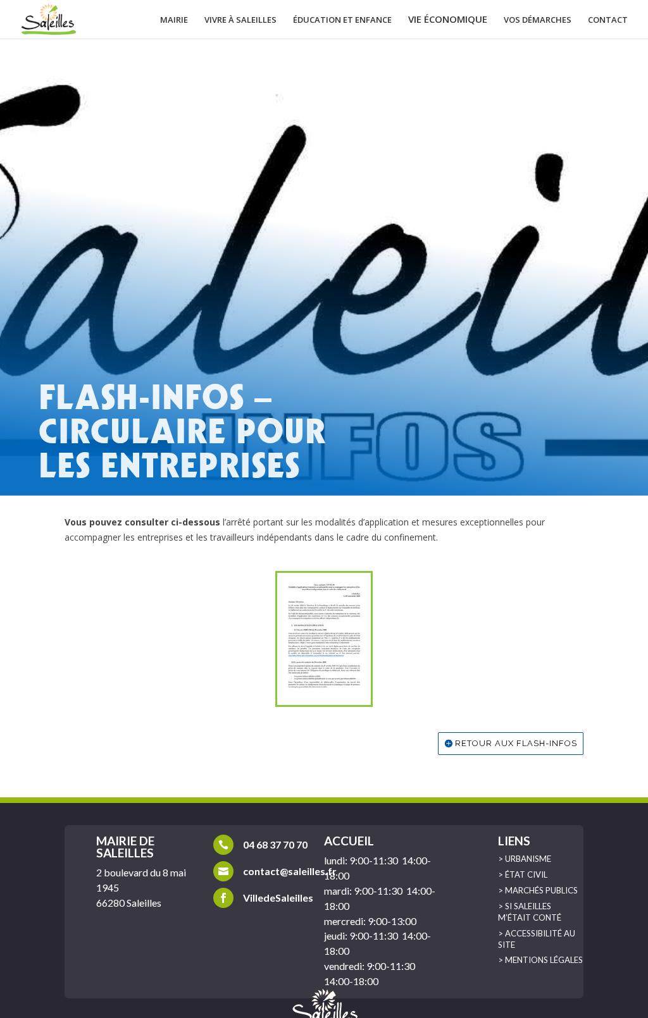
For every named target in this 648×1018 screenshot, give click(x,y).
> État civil (522, 874)
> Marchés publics (538, 890)
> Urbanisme (524, 859)
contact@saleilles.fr (290, 871)
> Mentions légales (540, 960)
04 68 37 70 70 (275, 844)
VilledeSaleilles (278, 898)
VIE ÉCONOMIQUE (447, 20)
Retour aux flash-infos (516, 743)
